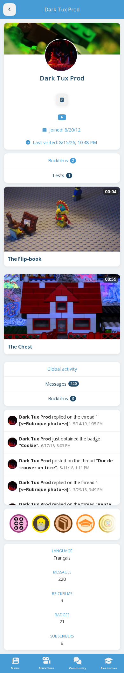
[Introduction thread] (62, 99)
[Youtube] (62, 117)
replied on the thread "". (61, 420)
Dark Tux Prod (62, 78)
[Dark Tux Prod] (60, 54)
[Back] (9, 9)
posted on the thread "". (66, 464)
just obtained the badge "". (59, 442)
